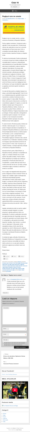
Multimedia (5, 420)
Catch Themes (19, 429)
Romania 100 (9, 268)
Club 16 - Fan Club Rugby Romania (9, 374)
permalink (8, 271)
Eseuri (19, 261)
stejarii (7, 270)
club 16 (8, 263)
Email (4, 334)
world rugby (12, 270)
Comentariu (6, 308)
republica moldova (13, 267)
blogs (4, 415)
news (4, 421)
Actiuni (4, 413)
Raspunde (5, 292)
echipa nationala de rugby (12, 265)
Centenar (4, 263)
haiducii (6, 267)
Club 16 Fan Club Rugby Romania (17, 263)
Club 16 (15, 2)
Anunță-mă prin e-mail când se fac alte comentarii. (14, 342)
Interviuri (5, 418)
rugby (13, 268)
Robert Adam (21, 18)
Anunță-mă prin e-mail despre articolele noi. (13, 345)
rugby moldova (18, 268)
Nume (4, 328)
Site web (5, 340)
